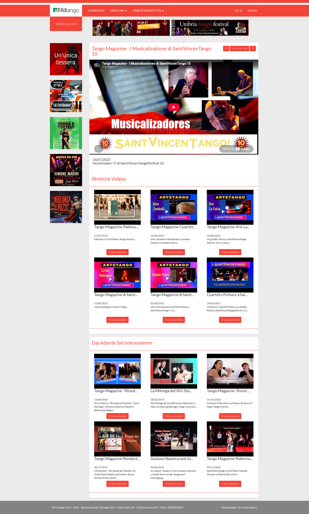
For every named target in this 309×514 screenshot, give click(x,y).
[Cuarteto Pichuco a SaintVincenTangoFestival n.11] (230, 275)
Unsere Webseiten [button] (147, 10)
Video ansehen (117, 252)
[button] (117, 207)
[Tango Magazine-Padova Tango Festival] (117, 207)
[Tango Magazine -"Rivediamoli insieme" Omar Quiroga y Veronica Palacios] (117, 371)
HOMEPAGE (97, 10)
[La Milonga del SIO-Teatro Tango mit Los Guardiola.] (173, 371)
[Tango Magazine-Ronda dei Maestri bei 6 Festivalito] (117, 438)
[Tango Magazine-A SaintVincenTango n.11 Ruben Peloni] (173, 275)
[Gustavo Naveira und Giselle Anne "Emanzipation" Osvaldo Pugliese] (173, 438)
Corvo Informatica (246, 507)
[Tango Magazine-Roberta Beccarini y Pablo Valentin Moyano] (230, 438)
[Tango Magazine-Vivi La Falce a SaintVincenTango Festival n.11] (230, 207)
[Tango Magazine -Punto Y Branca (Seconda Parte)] (230, 371)
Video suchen (66, 23)
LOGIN (252, 10)
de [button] (237, 10)
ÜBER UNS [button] (117, 10)
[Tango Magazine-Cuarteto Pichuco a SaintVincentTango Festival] (173, 207)
